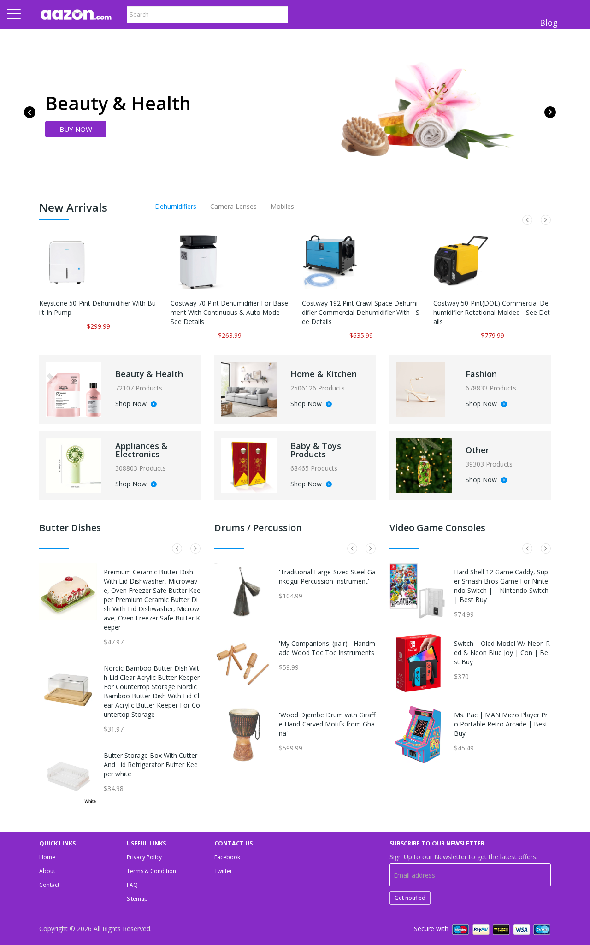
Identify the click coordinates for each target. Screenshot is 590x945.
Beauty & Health (149, 373)
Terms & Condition (151, 871)
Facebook (227, 857)
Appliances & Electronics (141, 450)
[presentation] (29, 112)
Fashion (481, 373)
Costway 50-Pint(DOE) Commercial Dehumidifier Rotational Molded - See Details (491, 312)
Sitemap (137, 899)
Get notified (410, 898)
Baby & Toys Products (315, 450)
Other (477, 449)
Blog (549, 22)
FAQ (132, 885)
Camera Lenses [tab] (233, 206)
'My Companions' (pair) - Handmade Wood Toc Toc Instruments (327, 648)
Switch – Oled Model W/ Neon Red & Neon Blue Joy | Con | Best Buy (502, 652)
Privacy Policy (144, 857)
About (47, 871)
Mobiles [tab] (282, 206)
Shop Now (131, 404)
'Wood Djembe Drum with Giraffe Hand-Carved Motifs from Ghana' (327, 724)
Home (47, 857)
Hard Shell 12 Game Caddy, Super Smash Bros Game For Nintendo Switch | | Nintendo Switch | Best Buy (501, 585)
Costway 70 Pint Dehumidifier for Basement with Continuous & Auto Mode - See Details (229, 312)
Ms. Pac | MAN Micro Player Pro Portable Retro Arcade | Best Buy (501, 724)
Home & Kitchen (323, 373)
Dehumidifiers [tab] (175, 206)
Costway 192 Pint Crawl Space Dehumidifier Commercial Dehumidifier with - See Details (360, 312)
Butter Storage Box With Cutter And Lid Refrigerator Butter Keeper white (151, 764)
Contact (49, 885)
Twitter (223, 871)
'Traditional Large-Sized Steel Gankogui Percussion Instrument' (327, 576)
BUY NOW (75, 129)
